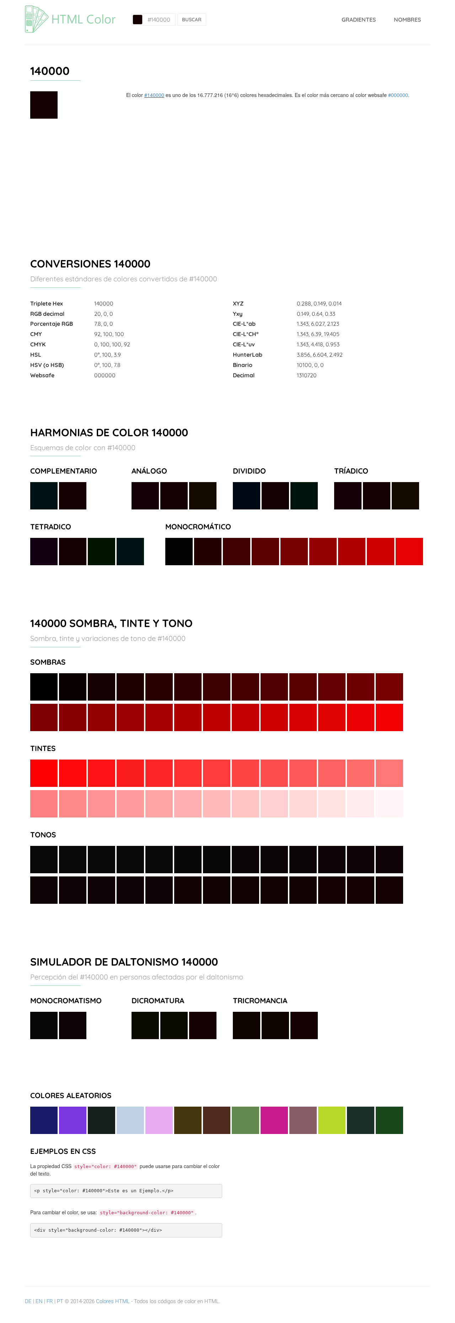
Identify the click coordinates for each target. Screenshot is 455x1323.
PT (60, 1301)
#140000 (154, 94)
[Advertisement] (227, 185)
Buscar (192, 19)
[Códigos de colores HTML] (70, 9)
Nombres (407, 19)
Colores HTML (113, 1301)
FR (50, 1301)
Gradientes (359, 19)
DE (28, 1301)
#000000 (398, 94)
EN (39, 1301)
